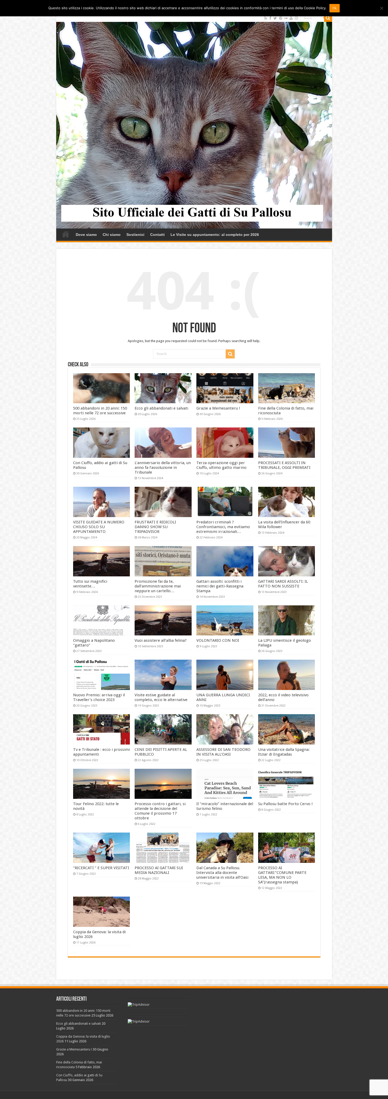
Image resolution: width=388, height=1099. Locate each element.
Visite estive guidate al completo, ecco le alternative (161, 697)
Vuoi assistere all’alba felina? (161, 640)
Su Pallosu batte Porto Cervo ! (285, 803)
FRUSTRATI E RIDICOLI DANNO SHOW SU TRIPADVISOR (155, 527)
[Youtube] (291, 18)
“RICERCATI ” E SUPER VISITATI (101, 867)
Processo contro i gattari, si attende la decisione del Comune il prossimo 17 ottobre (160, 810)
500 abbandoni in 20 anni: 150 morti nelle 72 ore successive (100, 410)
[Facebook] (270, 18)
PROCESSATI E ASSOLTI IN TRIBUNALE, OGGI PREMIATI (284, 465)
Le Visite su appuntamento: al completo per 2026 (215, 234)
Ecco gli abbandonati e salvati (161, 408)
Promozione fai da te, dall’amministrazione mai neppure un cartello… (158, 586)
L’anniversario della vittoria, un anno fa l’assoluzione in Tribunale (163, 467)
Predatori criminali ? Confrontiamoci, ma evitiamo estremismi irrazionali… (223, 527)
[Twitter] (275, 18)
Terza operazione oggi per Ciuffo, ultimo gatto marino (221, 465)
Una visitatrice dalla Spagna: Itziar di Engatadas (284, 752)
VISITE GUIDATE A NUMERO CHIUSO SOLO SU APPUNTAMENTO (98, 527)
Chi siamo (112, 234)
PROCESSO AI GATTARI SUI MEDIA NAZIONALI (159, 870)
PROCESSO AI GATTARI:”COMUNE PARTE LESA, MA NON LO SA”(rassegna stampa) (282, 874)
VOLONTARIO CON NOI (217, 640)
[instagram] (296, 18)
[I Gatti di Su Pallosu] (194, 121)
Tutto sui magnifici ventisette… (90, 584)
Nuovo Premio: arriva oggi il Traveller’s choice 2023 (99, 697)
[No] (381, 8)
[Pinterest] (280, 18)
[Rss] (266, 18)
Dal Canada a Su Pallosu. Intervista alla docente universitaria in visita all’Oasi (222, 872)
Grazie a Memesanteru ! (218, 408)
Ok (335, 8)
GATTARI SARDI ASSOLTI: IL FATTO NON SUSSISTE (283, 584)
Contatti (157, 234)
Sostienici (135, 234)
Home (66, 234)
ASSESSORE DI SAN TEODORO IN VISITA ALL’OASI (223, 752)
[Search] (328, 18)
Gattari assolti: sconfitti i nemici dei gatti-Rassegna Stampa (219, 586)
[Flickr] (286, 18)
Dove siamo (86, 234)
